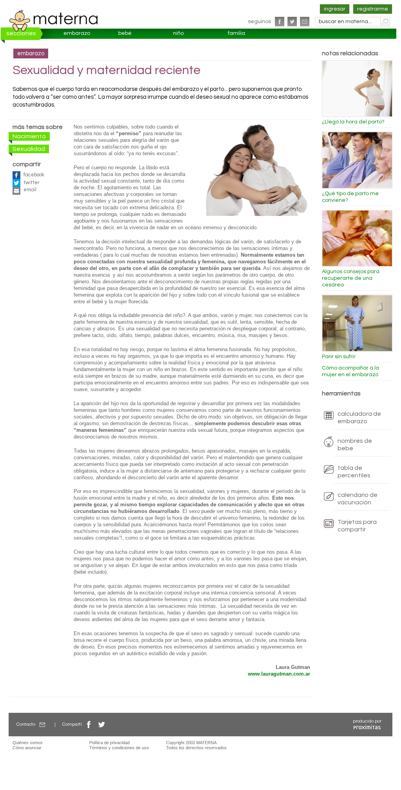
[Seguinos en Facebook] (279, 21)
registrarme (372, 9)
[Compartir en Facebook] (89, 724)
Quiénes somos (28, 742)
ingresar (334, 9)
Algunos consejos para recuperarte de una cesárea (350, 278)
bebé (125, 33)
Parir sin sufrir (339, 356)
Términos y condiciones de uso (119, 747)
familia (236, 33)
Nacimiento (29, 136)
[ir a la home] (54, 20)
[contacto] (304, 21)
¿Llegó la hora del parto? (353, 122)
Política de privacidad (109, 742)
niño (178, 33)
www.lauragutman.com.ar (279, 674)
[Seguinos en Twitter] (292, 21)
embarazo (76, 33)
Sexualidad (29, 149)
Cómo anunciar (27, 747)
